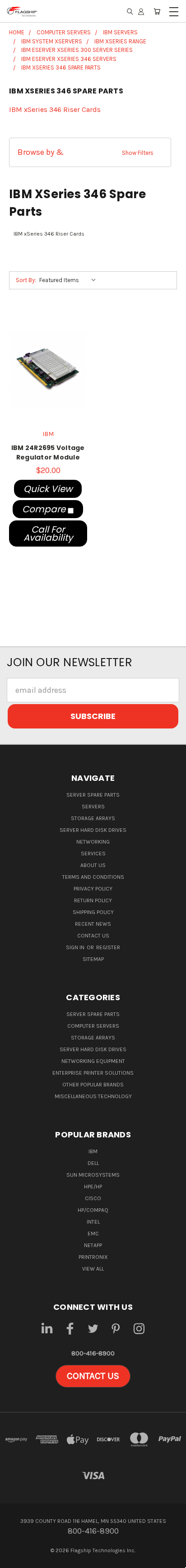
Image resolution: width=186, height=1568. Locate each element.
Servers (93, 806)
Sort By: (26, 280)
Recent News (93, 924)
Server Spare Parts (93, 795)
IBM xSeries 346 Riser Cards (55, 109)
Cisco (93, 1198)
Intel (93, 1222)
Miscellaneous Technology (93, 1096)
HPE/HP (93, 1186)
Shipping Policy (93, 912)
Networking (93, 842)
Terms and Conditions (93, 877)
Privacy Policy (93, 889)
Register (108, 947)
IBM (93, 1151)
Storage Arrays (93, 818)
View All (93, 1269)
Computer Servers (93, 1026)
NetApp (93, 1245)
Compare (45, 509)
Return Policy (93, 900)
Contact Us (93, 935)
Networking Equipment (93, 1061)
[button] (90, 152)
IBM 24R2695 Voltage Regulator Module (48, 452)
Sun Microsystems (93, 1175)
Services (93, 853)
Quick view (47, 488)
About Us (93, 865)
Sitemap (93, 959)
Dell (93, 1163)
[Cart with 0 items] (157, 11)
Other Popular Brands (93, 1084)
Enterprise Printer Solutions (93, 1073)
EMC (93, 1233)
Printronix (93, 1257)
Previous (15, 1559)
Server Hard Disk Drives (93, 830)
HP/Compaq (93, 1210)
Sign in (76, 947)
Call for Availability (48, 533)
